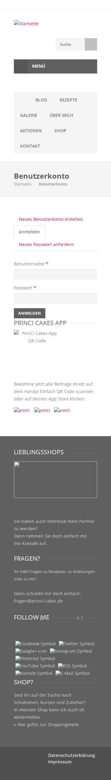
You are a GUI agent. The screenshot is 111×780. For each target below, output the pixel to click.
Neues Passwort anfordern (46, 244)
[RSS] (72, 666)
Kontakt (30, 146)
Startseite (22, 184)
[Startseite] (55, 23)
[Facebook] (35, 644)
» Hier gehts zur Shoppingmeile (46, 724)
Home (21, 99)
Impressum (60, 762)
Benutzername (31, 264)
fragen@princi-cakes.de (38, 601)
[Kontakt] (33, 673)
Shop (60, 130)
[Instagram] (71, 651)
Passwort (25, 288)
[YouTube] (35, 666)
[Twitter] (77, 644)
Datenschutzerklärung (71, 755)
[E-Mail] (73, 673)
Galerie (28, 115)
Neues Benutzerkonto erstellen (51, 219)
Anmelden (32, 233)
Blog (41, 100)
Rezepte (68, 100)
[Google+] (31, 651)
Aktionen (31, 130)
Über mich (61, 115)
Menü (38, 66)
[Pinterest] (35, 658)
